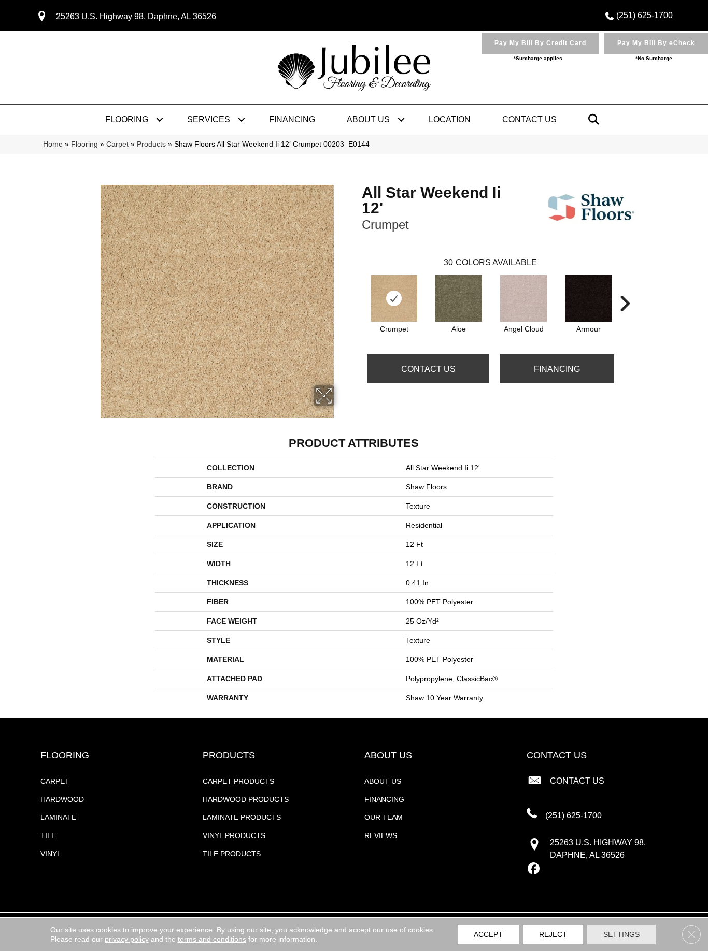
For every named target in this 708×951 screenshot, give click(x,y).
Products (151, 144)
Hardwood (62, 799)
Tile (48, 835)
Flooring (126, 119)
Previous (356, 288)
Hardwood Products (246, 799)
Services (208, 119)
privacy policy (127, 939)
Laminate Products (242, 817)
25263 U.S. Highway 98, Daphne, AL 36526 (136, 16)
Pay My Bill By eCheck (656, 43)
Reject (553, 934)
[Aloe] (459, 298)
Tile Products (232, 853)
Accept (488, 934)
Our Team (383, 817)
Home (53, 144)
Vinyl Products (234, 835)
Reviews (380, 835)
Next (624, 288)
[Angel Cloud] (523, 298)
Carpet (117, 144)
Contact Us (529, 119)
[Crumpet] (394, 298)
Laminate (58, 817)
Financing (292, 119)
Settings (621, 934)
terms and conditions (212, 939)
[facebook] (534, 869)
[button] (159, 120)
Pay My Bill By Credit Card (540, 43)
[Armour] (588, 298)
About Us (368, 119)
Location (450, 119)
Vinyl (50, 853)
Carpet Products (238, 781)
